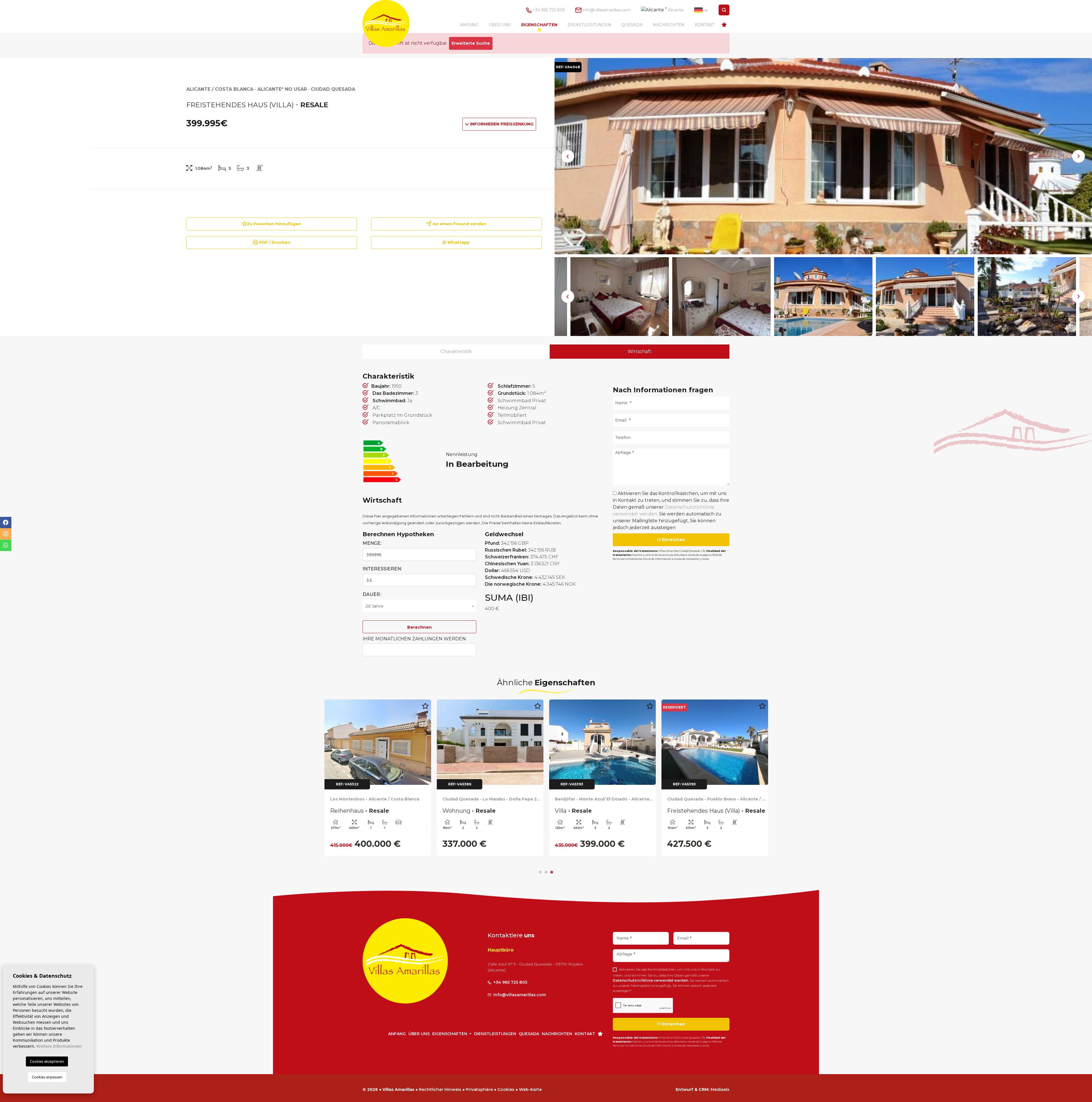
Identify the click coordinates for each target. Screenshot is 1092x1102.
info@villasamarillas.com (606, 10)
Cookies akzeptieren (47, 1061)
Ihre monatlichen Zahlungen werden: (415, 638)
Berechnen (419, 627)
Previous (568, 156)
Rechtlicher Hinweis (440, 1089)
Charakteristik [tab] (456, 351)
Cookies (505, 1089)
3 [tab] (551, 872)
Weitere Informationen (59, 1046)
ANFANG (469, 24)
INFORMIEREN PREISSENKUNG (501, 124)
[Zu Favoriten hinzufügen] (425, 709)
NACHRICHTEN (668, 24)
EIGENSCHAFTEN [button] (539, 24)
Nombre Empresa (392, 23)
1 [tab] (540, 872)
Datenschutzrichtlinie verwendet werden (650, 980)
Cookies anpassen (47, 1077)
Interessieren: (382, 568)
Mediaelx (720, 1089)
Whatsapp (458, 242)
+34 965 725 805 (548, 10)
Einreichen (673, 539)
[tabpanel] (378, 778)
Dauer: (372, 594)
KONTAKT (704, 24)
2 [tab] (546, 872)
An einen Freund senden (459, 223)
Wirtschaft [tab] (640, 351)
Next (1079, 156)
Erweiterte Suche (471, 43)
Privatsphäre (479, 1089)
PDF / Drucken (274, 242)
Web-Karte (530, 1089)
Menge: (372, 543)
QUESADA (631, 24)
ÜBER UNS (500, 24)
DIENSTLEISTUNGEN (589, 24)
